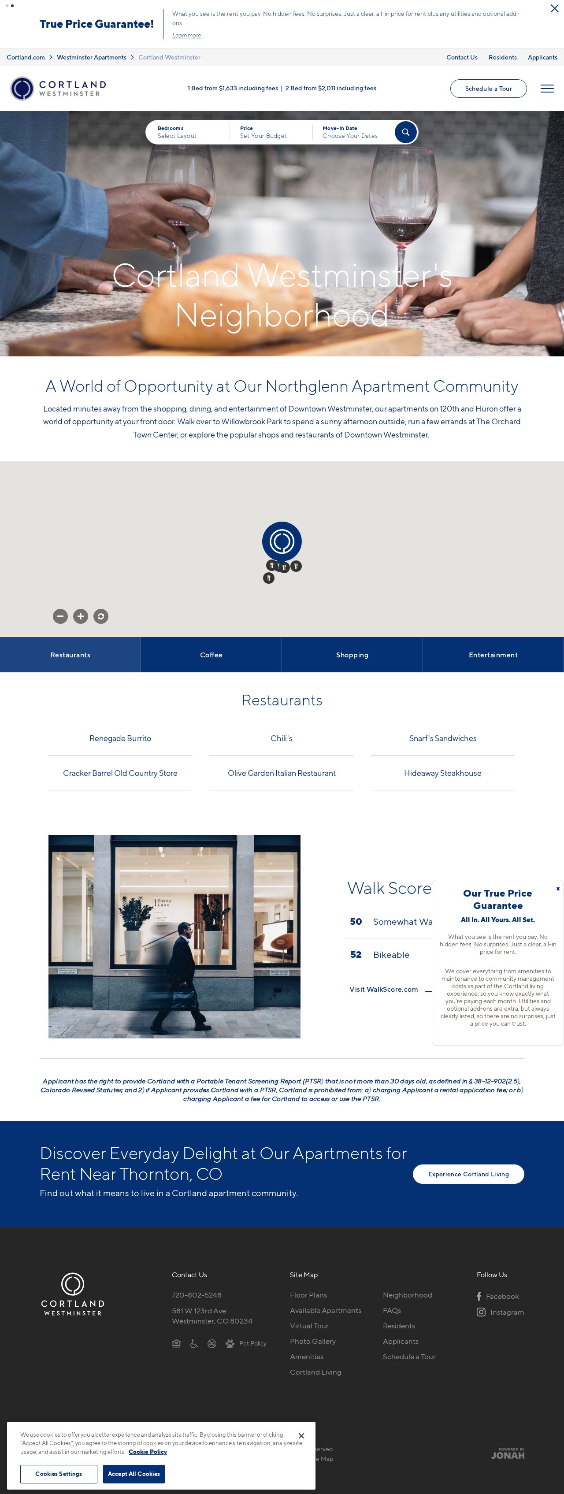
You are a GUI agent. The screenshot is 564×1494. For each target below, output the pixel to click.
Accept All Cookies (134, 1473)
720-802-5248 (197, 1294)
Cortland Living (315, 1372)
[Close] (301, 1436)
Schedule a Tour (488, 88)
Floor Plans (308, 1294)
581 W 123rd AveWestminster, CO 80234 (212, 1315)
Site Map (321, 1458)
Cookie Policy (148, 1451)
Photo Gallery (313, 1341)
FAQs (392, 1310)
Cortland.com (26, 57)
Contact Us (462, 57)
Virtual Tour (309, 1325)
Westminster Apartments (91, 57)
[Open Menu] (547, 89)
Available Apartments (325, 1310)
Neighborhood (407, 1294)
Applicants (542, 57)
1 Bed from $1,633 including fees (233, 87)
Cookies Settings (58, 1473)
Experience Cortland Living (468, 1174)
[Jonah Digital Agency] (503, 1453)
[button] (7, 5)
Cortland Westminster (169, 57)
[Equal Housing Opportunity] (176, 1343)
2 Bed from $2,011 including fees (331, 87)
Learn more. (187, 35)
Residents (503, 57)
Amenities (306, 1356)
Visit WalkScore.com (384, 989)
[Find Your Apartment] (406, 132)
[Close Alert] (554, 8)
